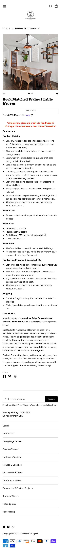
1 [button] (29, 93)
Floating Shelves (10, 449)
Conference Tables (12, 480)
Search (6, 425)
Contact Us (8, 433)
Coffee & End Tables (13, 472)
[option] (30, 62)
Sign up (51, 399)
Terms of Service (11, 496)
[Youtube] (7, 526)
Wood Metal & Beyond (28, 534)
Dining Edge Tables (12, 441)
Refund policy (9, 504)
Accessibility (9, 511)
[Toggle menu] (5, 6)
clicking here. (51, 405)
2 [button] (32, 93)
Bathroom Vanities (12, 457)
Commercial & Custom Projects (18, 488)
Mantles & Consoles (12, 464)
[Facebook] (3, 526)
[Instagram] (12, 526)
